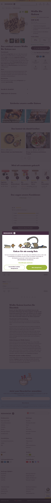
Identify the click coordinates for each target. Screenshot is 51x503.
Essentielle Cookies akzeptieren (14, 267)
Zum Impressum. (30, 259)
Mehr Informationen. (22, 259)
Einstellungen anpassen (26, 262)
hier (34, 258)
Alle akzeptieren (37, 267)
